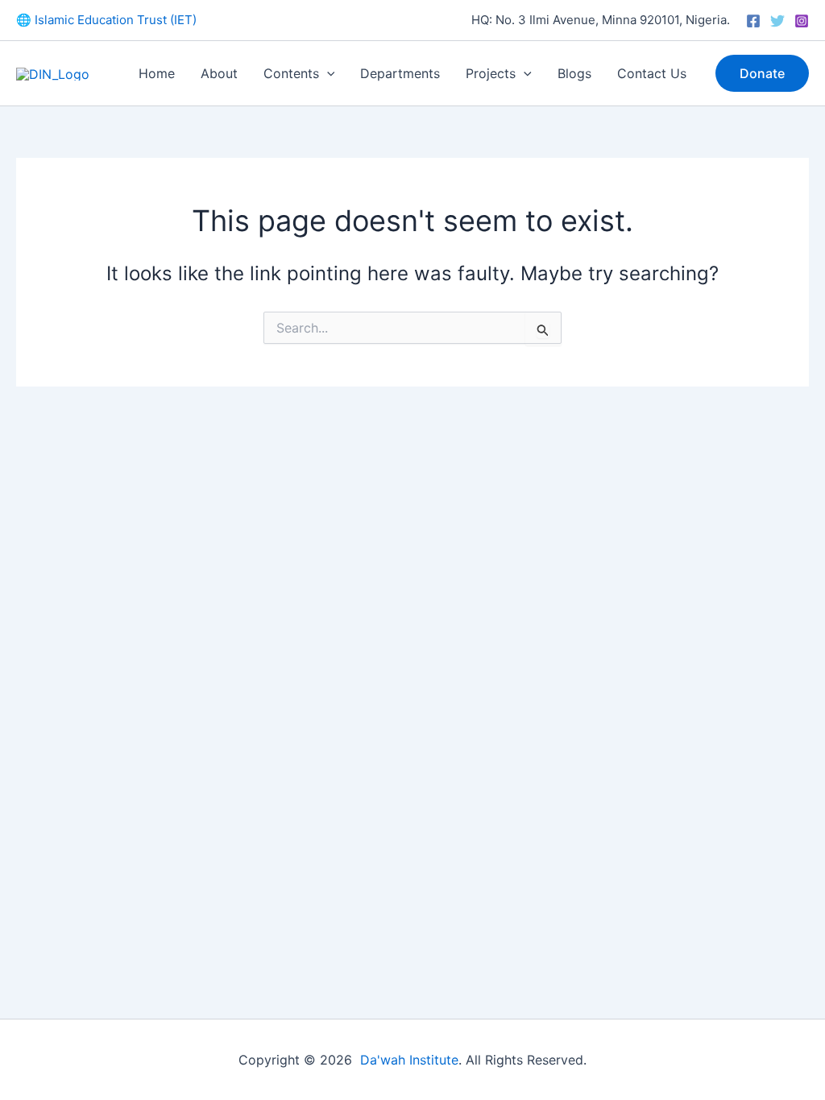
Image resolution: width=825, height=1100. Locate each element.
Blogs (574, 73)
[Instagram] (801, 21)
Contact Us (651, 73)
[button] (327, 73)
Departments (400, 73)
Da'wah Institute (409, 1060)
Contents (291, 73)
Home (157, 73)
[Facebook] (753, 21)
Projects (491, 73)
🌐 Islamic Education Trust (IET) (106, 19)
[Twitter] (777, 21)
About (219, 73)
